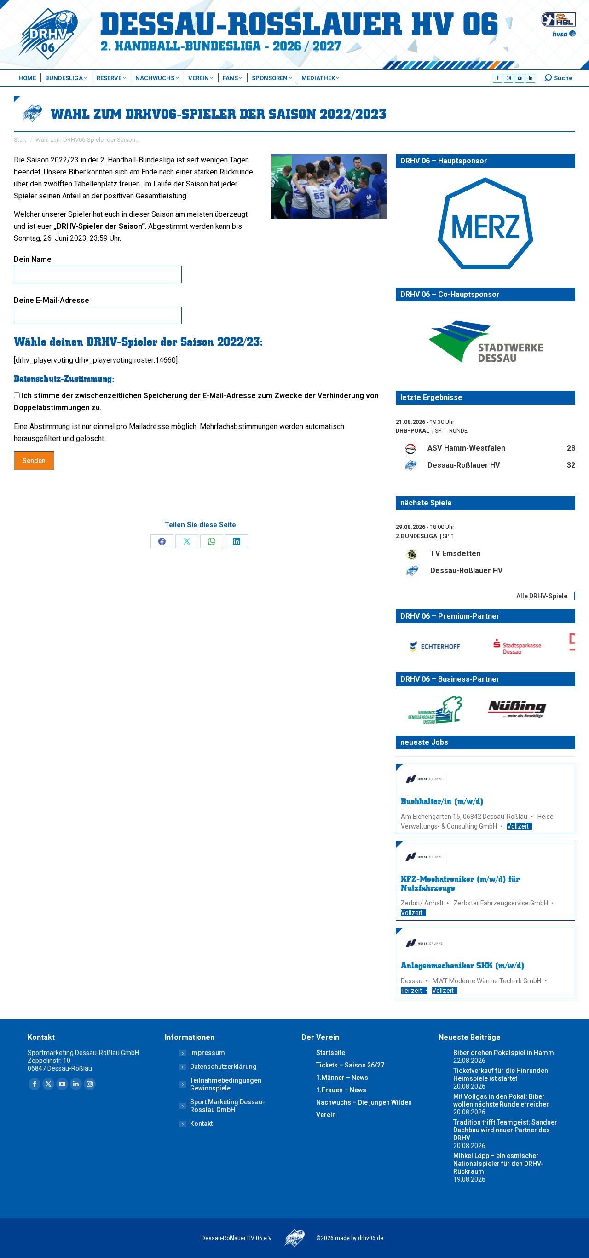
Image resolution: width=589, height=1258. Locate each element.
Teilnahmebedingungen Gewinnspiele (225, 1084)
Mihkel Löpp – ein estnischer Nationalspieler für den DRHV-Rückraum (498, 1163)
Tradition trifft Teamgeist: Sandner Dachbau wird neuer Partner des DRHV (505, 1130)
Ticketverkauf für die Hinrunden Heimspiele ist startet (500, 1074)
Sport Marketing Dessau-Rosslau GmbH (227, 1105)
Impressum (207, 1052)
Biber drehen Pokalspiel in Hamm (503, 1052)
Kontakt (201, 1123)
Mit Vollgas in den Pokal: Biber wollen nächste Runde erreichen (501, 1100)
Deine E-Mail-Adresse (51, 300)
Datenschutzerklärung (223, 1066)
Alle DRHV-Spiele (541, 595)
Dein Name (33, 259)
